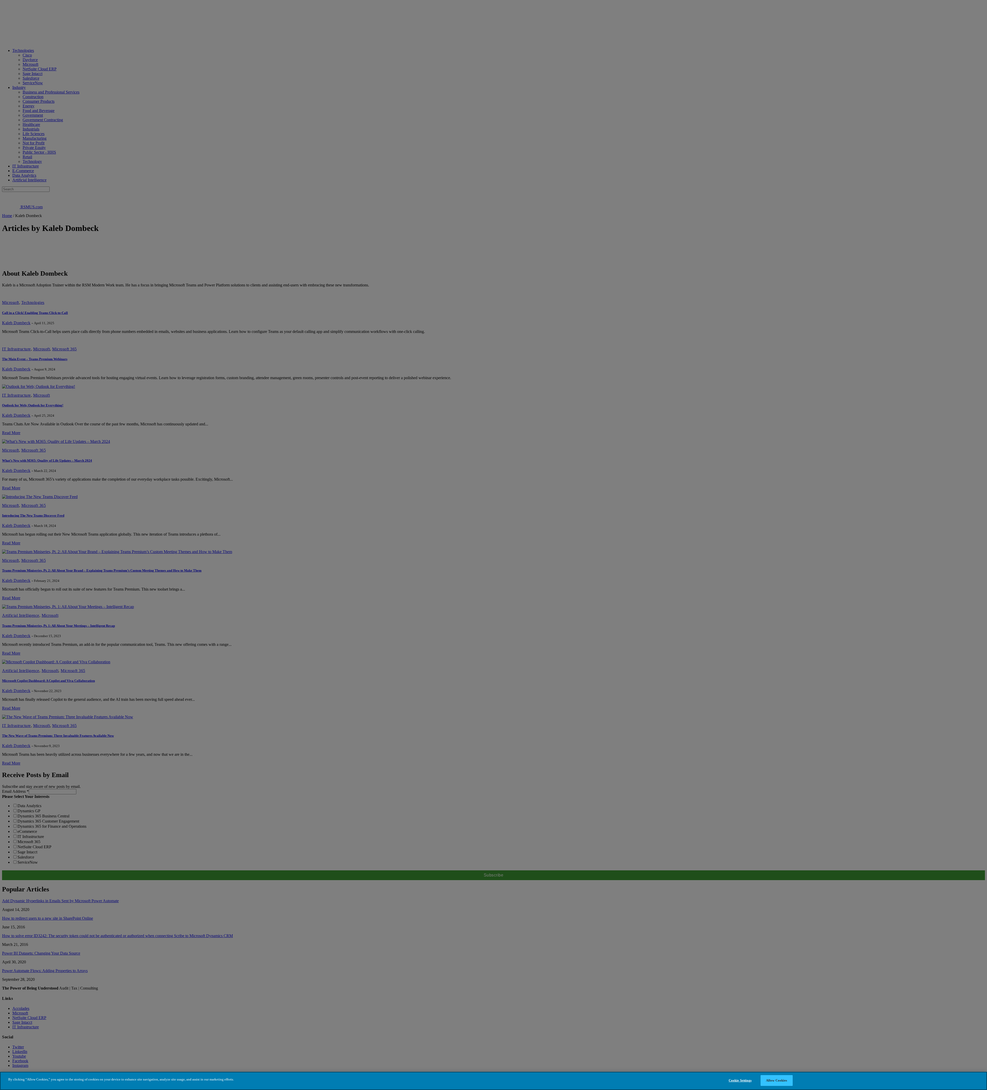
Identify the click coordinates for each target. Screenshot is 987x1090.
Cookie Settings (740, 1080)
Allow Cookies (776, 1080)
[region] (493, 1081)
